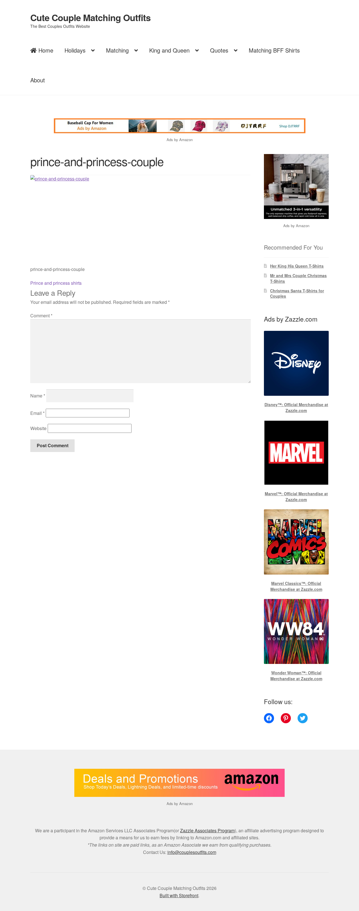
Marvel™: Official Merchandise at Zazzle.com (296, 496)
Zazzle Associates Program (207, 830)
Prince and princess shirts (56, 283)
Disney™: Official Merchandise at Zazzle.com (296, 407)
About (37, 80)
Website (38, 428)
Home (45, 50)
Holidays (75, 50)
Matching (117, 50)
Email (37, 413)
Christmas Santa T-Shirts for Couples (297, 293)
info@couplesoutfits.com (191, 852)
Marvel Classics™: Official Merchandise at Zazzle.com (296, 586)
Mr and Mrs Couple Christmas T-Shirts (298, 278)
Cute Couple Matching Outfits (90, 17)
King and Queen (169, 50)
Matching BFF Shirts (274, 50)
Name (37, 395)
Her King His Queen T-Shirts (297, 266)
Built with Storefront (179, 895)
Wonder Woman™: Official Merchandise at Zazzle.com (296, 675)
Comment (41, 315)
